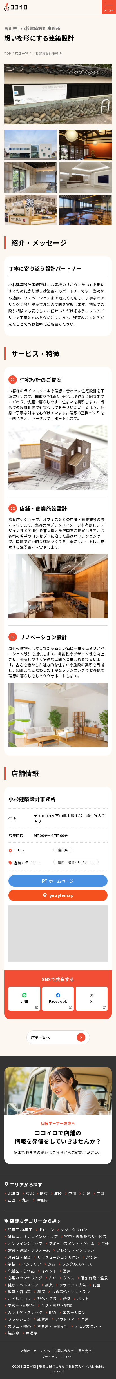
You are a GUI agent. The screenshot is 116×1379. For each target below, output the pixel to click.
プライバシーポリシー (58, 1357)
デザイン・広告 (72, 1284)
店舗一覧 (21, 53)
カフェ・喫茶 (19, 1326)
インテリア (31, 1264)
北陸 (58, 1193)
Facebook (58, 1001)
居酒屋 (31, 1333)
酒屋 (67, 1271)
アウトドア (65, 1319)
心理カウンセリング (25, 1277)
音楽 (105, 1243)
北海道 (13, 1193)
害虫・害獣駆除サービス (85, 1236)
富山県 (63, 850)
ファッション (19, 1319)
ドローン (46, 1229)
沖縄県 (42, 1200)
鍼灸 (49, 1284)
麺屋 (41, 1291)
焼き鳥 (13, 1333)
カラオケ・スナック (25, 1312)
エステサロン (74, 1312)
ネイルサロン (19, 1298)
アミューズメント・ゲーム (72, 1243)
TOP (7, 53)
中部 (72, 1193)
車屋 (85, 1319)
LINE (24, 1001)
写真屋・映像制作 (52, 1326)
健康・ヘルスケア (23, 1284)
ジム (51, 1264)
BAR (52, 1312)
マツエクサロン (74, 1229)
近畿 (86, 1193)
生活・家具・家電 (56, 1305)
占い (53, 1277)
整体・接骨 (47, 1298)
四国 (11, 1200)
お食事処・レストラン (71, 1291)
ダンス (69, 1277)
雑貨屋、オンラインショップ (33, 1236)
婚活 (67, 1298)
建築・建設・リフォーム (76, 862)
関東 (44, 1193)
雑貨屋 (43, 1319)
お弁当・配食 (19, 1257)
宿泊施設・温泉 (94, 1277)
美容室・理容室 (21, 1305)
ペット (83, 1298)
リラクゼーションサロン (58, 1257)
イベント (49, 1271)
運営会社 (85, 1350)
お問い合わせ (64, 1350)
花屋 (96, 1284)
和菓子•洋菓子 (20, 1229)
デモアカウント (88, 1326)
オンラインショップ (25, 1243)
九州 (26, 1200)
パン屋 (92, 1257)
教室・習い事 (19, 1291)
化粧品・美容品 (21, 1271)
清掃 (11, 1264)
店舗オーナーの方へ (35, 1350)
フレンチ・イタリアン (76, 1250)
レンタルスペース (77, 1264)
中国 (100, 1193)
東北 (30, 1193)
